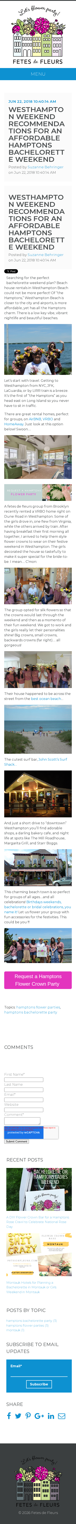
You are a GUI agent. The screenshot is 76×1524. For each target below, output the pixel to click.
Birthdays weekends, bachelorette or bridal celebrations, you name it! (37, 907)
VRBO (48, 419)
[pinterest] (30, 1417)
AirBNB (35, 419)
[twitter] (20, 1417)
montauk (15, 1330)
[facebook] (10, 1417)
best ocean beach (46, 699)
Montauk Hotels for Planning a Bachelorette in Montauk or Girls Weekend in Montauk (31, 1287)
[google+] (41, 1417)
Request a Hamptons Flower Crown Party (38, 980)
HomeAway (13, 424)
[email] (63, 1417)
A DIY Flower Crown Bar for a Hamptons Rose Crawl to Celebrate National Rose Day (37, 1222)
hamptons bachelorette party (30, 1012)
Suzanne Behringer (46, 167)
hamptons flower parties (38, 1007)
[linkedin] (52, 1417)
